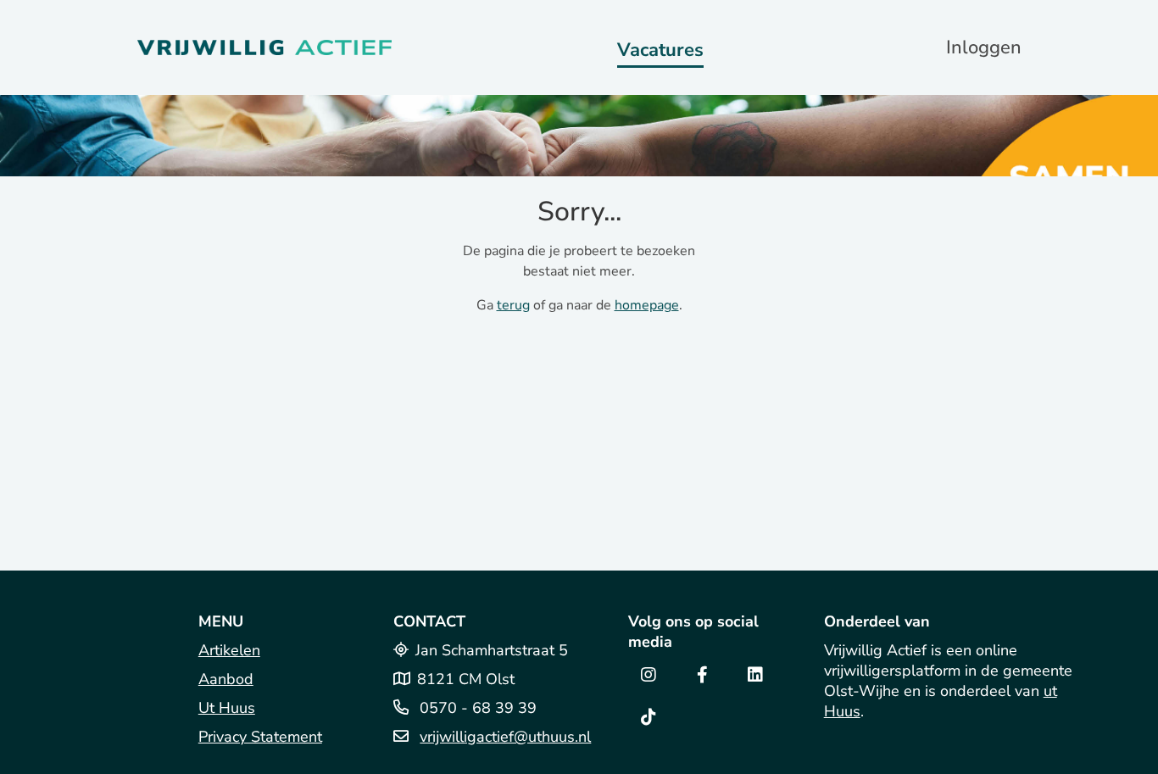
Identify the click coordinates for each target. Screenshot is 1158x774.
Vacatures (660, 50)
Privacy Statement (260, 737)
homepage (647, 305)
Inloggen (984, 47)
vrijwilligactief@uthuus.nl (505, 737)
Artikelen (229, 650)
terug (513, 305)
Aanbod (225, 679)
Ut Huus (226, 708)
